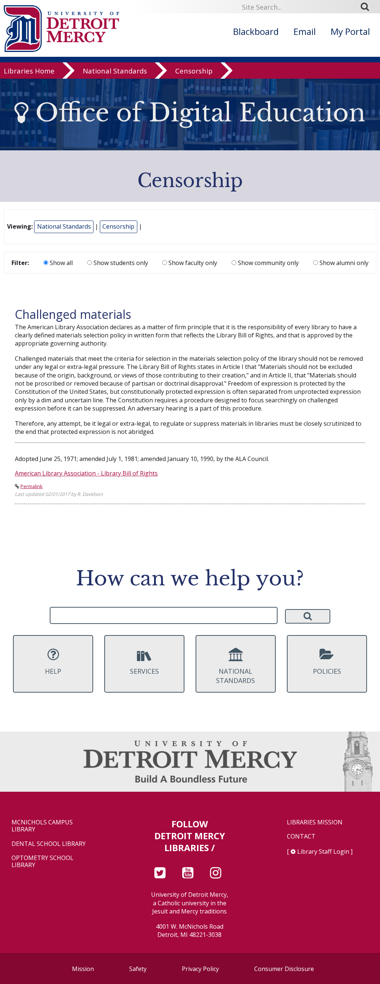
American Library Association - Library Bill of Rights (86, 473)
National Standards (115, 71)
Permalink (31, 486)
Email (305, 31)
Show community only (267, 263)
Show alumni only (343, 263)
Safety (138, 969)
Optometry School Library (42, 861)
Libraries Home (29, 71)
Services (144, 671)
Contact (301, 836)
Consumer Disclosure (284, 969)
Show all (60, 263)
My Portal (350, 31)
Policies (327, 671)
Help (53, 671)
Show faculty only (192, 263)
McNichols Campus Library (42, 826)
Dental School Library (49, 843)
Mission (83, 969)
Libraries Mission (315, 822)
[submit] (367, 6)
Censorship (194, 71)
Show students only (120, 263)
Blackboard (256, 31)
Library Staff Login (323, 851)
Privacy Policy (200, 969)
